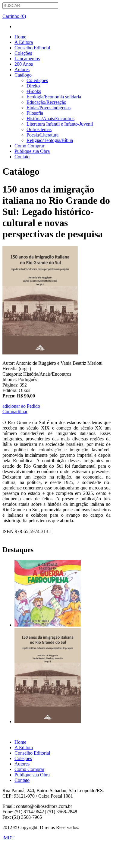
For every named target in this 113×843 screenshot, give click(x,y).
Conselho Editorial (32, 47)
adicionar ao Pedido (21, 406)
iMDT (8, 837)
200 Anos (23, 64)
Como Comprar (29, 145)
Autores (22, 69)
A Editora (23, 42)
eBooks (34, 91)
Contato (22, 156)
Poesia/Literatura (42, 134)
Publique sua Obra (32, 151)
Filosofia (35, 113)
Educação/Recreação (46, 102)
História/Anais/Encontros (50, 118)
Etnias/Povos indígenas (49, 107)
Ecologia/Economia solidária (54, 96)
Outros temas (39, 129)
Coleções (23, 53)
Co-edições (37, 80)
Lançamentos (27, 58)
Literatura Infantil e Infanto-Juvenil (60, 124)
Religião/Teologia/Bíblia (50, 140)
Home (20, 36)
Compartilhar (14, 411)
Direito (33, 85)
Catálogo (23, 74)
